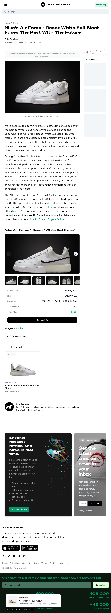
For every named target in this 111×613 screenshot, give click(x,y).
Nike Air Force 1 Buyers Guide (46, 219)
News (15, 22)
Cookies (53, 563)
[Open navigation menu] (5, 4)
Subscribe (94, 503)
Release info (42, 320)
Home (7, 22)
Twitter (47, 207)
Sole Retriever (12, 39)
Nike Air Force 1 (19, 336)
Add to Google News (95, 52)
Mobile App (19, 211)
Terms (44, 563)
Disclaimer (64, 563)
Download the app (19, 509)
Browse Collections (11, 563)
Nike (20, 328)
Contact (26, 563)
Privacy (35, 563)
